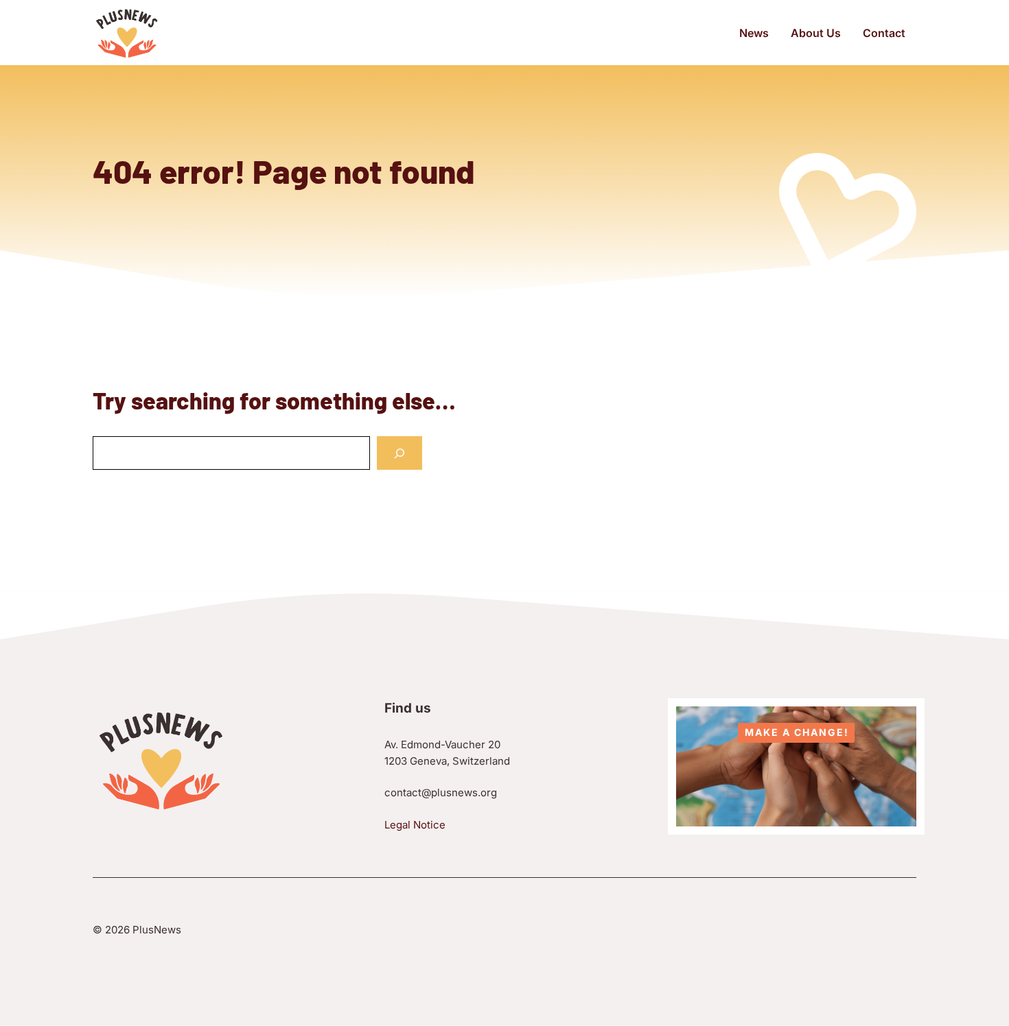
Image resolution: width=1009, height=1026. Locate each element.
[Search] (399, 453)
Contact (884, 33)
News (754, 33)
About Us (816, 33)
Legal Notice (414, 824)
